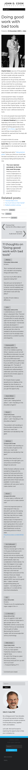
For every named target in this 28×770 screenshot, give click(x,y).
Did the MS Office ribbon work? (15, 227)
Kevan (8, 493)
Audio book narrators (15, 233)
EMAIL (6, 760)
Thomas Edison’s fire (11, 200)
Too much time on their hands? (15, 203)
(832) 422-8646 (8, 757)
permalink (14, 217)
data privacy (12, 722)
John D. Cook (14, 740)
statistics (12, 724)
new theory (11, 129)
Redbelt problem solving (13, 205)
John (24, 31)
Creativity (12, 209)
